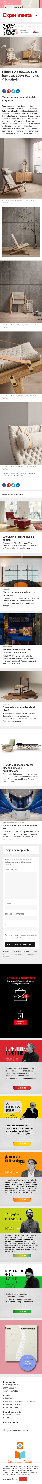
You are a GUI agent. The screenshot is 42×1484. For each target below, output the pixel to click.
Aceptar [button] (23, 1479)
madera (4, 475)
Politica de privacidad (11, 1404)
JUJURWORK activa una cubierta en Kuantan (17, 651)
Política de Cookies (23, 1474)
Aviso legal (7, 1398)
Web (7, 924)
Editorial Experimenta (11, 1415)
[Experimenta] (17, 15)
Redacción (5, 473)
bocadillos (31, 473)
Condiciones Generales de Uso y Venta (19, 1401)
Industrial (23, 473)
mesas (10, 475)
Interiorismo (19, 822)
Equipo (6, 1418)
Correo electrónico (15, 914)
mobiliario (16, 475)
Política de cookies (10, 1407)
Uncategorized (8, 822)
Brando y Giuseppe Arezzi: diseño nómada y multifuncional (18, 768)
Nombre (9, 903)
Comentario (11, 870)
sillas (22, 475)
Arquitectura (7, 646)
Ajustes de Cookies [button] (10, 1479)
